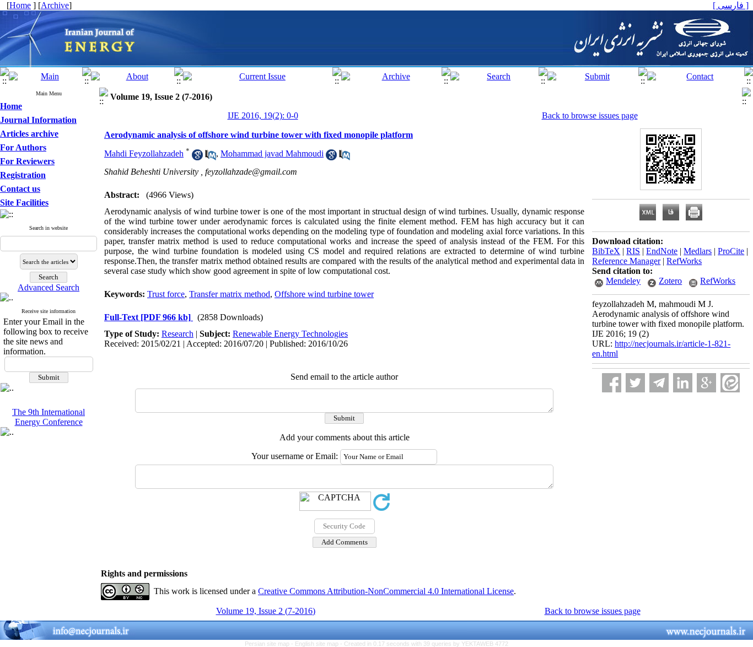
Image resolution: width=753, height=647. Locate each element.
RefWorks (684, 261)
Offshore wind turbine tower (324, 294)
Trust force (166, 294)
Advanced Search (48, 287)
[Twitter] (635, 382)
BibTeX (606, 251)
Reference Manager (626, 261)
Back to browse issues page (590, 115)
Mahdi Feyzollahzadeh (144, 153)
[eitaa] (730, 382)
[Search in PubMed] (210, 157)
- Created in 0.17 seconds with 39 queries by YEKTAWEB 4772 (424, 643)
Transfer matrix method (229, 294)
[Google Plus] (706, 382)
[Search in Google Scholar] (197, 157)
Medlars (698, 251)
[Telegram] (659, 382)
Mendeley (623, 280)
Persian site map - (270, 643)
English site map (317, 643)
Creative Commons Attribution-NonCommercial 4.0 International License (386, 591)
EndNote (661, 251)
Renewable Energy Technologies (290, 333)
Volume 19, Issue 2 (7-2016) (265, 611)
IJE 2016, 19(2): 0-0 (263, 115)
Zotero (670, 280)
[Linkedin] (682, 382)
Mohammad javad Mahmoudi (272, 153)
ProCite (731, 251)
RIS (633, 251)
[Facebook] (611, 382)
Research (177, 333)
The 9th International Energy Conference (48, 417)
